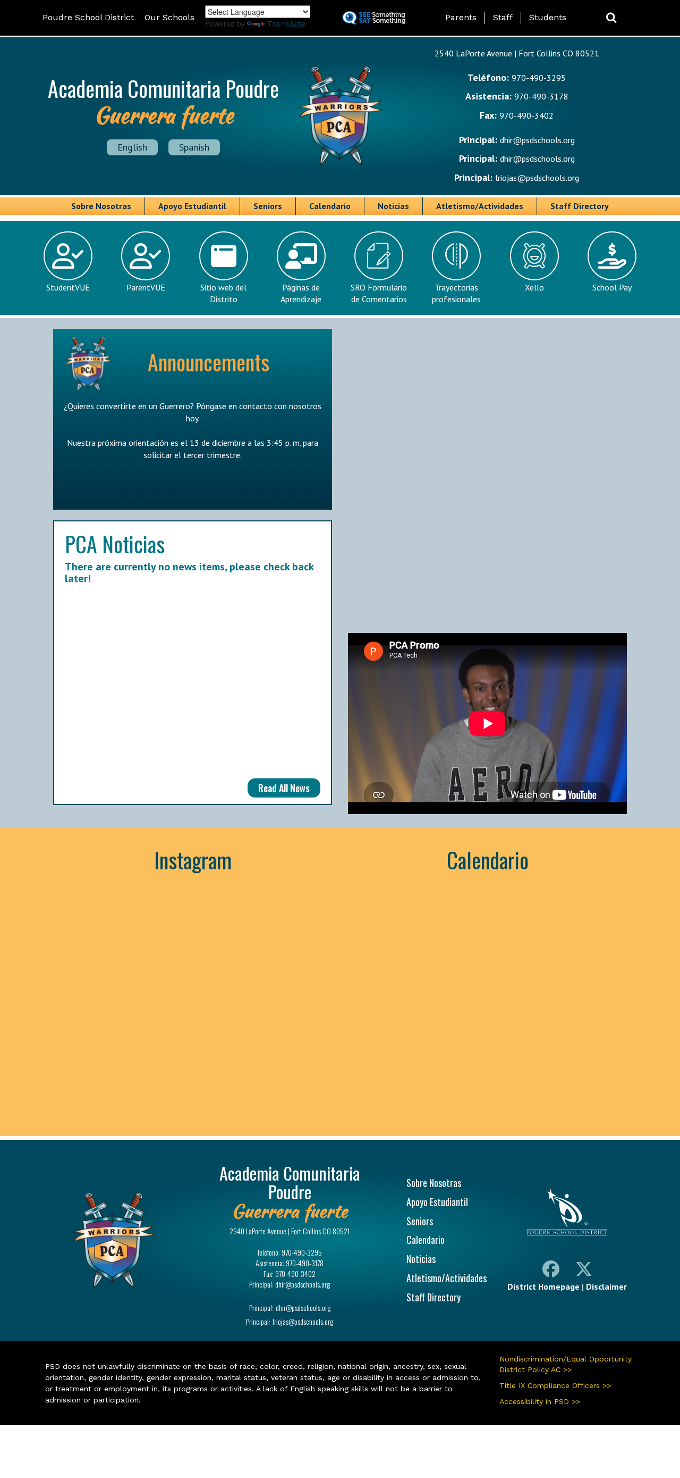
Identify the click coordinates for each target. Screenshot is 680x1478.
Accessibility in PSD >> (539, 1401)
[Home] (340, 114)
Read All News (284, 788)
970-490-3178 (541, 96)
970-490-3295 (539, 77)
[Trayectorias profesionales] (456, 255)
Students (547, 17)
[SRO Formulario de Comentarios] (378, 255)
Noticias (393, 206)
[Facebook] (550, 1271)
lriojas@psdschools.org (537, 177)
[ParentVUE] (145, 255)
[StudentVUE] (68, 255)
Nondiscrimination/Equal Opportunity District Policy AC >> (565, 1364)
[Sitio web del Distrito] (223, 255)
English (132, 147)
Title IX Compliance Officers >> (555, 1385)
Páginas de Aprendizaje (300, 293)
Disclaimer (606, 1286)
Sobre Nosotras (101, 206)
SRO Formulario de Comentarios (379, 293)
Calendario (330, 206)
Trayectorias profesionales (456, 293)
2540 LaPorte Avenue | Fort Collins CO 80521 (517, 53)
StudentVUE (68, 287)
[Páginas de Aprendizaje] (301, 255)
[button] (611, 17)
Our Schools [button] (169, 17)
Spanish (194, 147)
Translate (286, 24)
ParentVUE (145, 287)
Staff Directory (579, 206)
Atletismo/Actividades (479, 206)
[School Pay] (612, 255)
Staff (503, 17)
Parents (461, 17)
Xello (534, 287)
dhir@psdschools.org (537, 140)
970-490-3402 (526, 115)
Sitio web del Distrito (223, 293)
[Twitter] (583, 1271)
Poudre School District (88, 17)
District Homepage (543, 1286)
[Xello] (534, 255)
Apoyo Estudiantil (192, 206)
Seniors (267, 206)
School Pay (612, 287)
